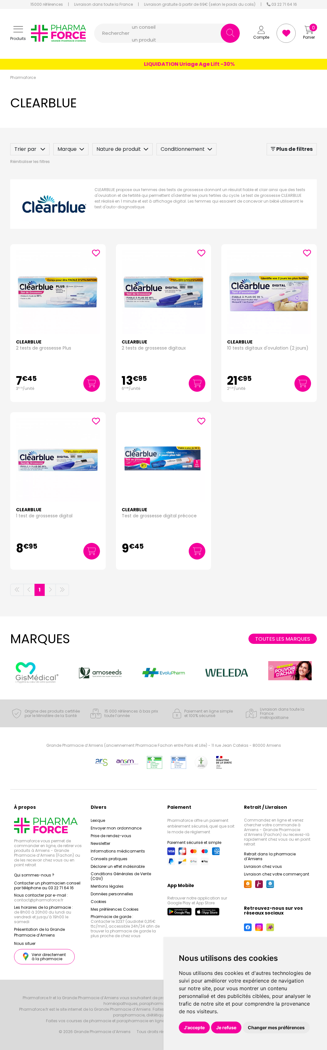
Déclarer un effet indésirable (118, 866)
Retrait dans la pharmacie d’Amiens (270, 856)
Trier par (26, 149)
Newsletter (100, 843)
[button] (18, 33)
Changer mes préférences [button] (276, 1027)
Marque (67, 149)
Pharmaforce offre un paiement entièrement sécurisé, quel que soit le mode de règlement (200, 826)
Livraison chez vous (263, 866)
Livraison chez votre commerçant (276, 874)
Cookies (98, 901)
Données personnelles (112, 894)
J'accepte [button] (194, 1027)
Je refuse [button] (226, 1027)
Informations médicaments (118, 851)
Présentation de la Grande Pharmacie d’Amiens (39, 932)
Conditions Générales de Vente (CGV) (121, 876)
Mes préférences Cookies (115, 909)
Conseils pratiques (109, 858)
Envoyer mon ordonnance (116, 828)
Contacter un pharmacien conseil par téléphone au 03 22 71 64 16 (47, 885)
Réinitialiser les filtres (30, 161)
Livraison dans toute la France (103, 4)
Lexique (98, 820)
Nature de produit (118, 149)
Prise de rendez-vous (111, 835)
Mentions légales (107, 886)
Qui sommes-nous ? (34, 875)
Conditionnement (183, 149)
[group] (37, 672)
